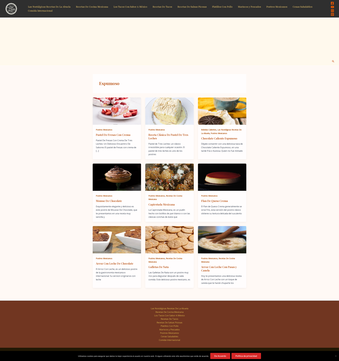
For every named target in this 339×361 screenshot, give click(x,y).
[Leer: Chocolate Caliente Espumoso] (222, 110)
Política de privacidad (246, 356)
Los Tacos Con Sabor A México (130, 6)
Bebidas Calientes (208, 129)
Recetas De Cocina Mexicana (92, 6)
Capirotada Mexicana (161, 204)
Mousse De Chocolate (109, 201)
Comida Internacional (40, 10)
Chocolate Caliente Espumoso (219, 138)
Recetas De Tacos (162, 6)
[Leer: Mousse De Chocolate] (117, 177)
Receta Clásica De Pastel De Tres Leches (168, 136)
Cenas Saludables (302, 6)
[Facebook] (332, 3)
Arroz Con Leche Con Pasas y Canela (219, 268)
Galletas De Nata (158, 267)
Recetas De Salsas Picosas (192, 6)
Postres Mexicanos (276, 6)
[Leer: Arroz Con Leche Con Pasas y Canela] (222, 239)
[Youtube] (332, 7)
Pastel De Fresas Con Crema (113, 135)
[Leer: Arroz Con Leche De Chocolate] (117, 239)
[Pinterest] (332, 14)
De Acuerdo (220, 356)
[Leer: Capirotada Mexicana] (169, 177)
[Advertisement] (169, 37)
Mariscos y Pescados (249, 6)
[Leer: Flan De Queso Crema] (222, 177)
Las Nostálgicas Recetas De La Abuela (49, 6)
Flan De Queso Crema (214, 201)
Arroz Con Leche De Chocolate (114, 263)
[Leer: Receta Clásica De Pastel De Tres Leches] (169, 110)
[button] (333, 61)
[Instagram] (332, 10)
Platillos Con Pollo (222, 6)
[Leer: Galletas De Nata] (169, 239)
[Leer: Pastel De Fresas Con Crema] (117, 110)
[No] (335, 356)
